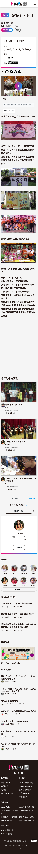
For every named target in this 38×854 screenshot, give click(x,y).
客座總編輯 (23, 797)
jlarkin (5, 573)
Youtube (22, 773)
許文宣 (7, 736)
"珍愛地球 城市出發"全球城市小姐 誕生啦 (18, 745)
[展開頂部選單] (35, 4)
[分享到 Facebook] (7, 71)
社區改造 (17, 49)
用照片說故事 (6, 820)
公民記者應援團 (25, 789)
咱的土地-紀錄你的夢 (9, 817)
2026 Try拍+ (6, 807)
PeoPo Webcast (10, 704)
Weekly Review (7, 793)
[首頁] (19, 4)
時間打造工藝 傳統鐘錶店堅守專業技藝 (18, 711)
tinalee (7, 444)
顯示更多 (11, 58)
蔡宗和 (7, 694)
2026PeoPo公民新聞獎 (11, 662)
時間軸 (3, 789)
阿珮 (33, 573)
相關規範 (4, 786)
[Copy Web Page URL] (19, 71)
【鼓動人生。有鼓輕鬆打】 (17, 441)
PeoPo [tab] (15, 498)
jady (14, 573)
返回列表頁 (18, 511)
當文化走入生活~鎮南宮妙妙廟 (15, 721)
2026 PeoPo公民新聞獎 (9, 812)
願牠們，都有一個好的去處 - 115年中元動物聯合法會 (18, 677)
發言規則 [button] (32, 498)
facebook (15, 773)
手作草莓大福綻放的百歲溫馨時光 (16, 603)
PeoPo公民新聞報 (26, 782)
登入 (25, 505)
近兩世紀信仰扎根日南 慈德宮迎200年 (18, 732)
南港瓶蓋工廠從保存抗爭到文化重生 (17, 614)
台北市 (15, 41)
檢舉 (17, 30)
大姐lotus (24, 573)
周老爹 (7, 749)
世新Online (8, 714)
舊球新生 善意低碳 (9, 701)
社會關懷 (8, 49)
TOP (33, 841)
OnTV (5, 14)
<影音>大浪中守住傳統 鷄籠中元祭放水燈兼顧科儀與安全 (18, 690)
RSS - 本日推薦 (7, 834)
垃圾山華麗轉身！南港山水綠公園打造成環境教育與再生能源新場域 (18, 625)
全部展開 (18, 590)
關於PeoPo (5, 782)
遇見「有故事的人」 (27, 820)
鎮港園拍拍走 (9, 724)
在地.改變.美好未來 (26, 817)
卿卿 (7, 407)
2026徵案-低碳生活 (26, 807)
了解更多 (19, 547)
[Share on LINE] (15, 71)
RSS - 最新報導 (7, 830)
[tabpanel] (18, 505)
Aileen (7, 681)
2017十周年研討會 (26, 810)
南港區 (22, 41)
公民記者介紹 (24, 793)
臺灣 (10, 41)
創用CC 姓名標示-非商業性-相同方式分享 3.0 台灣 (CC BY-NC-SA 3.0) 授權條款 (13, 62)
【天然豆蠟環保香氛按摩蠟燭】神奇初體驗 (20, 479)
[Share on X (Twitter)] (11, 71)
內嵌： (5, 99)
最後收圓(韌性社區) (14, 404)
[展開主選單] (3, 4)
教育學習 (26, 49)
